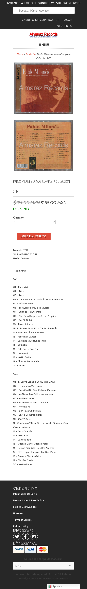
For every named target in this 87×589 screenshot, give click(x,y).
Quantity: (18, 217)
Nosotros (18, 513)
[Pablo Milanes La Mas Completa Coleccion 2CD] (43, 89)
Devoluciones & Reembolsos (28, 500)
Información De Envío (25, 493)
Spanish (57, 586)
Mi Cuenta (64, 26)
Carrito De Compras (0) (40, 19)
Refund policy (20, 526)
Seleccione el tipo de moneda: (43, 558)
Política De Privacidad (25, 506)
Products (30, 54)
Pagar (67, 19)
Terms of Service (22, 519)
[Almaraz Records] (43, 35)
